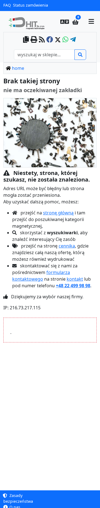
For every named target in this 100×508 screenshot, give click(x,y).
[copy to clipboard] (26, 39)
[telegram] (73, 39)
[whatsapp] (65, 39)
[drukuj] (34, 39)
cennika (67, 246)
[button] (64, 21)
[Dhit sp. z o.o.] (25, 21)
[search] (80, 54)
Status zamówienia (30, 5)
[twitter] (57, 39)
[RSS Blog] (42, 39)
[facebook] (49, 39)
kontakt (75, 279)
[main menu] (91, 21)
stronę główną (58, 213)
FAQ (7, 5)
